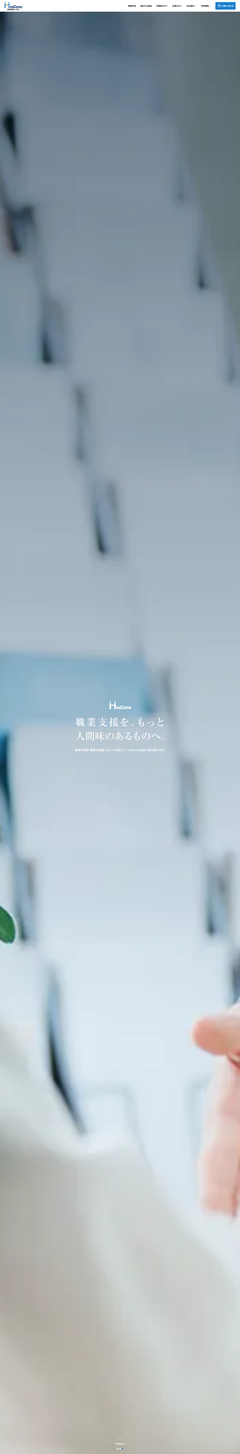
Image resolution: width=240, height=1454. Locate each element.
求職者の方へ (162, 5)
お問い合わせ (225, 6)
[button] (117, 1449)
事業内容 (132, 5)
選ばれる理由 (146, 5)
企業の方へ (177, 5)
